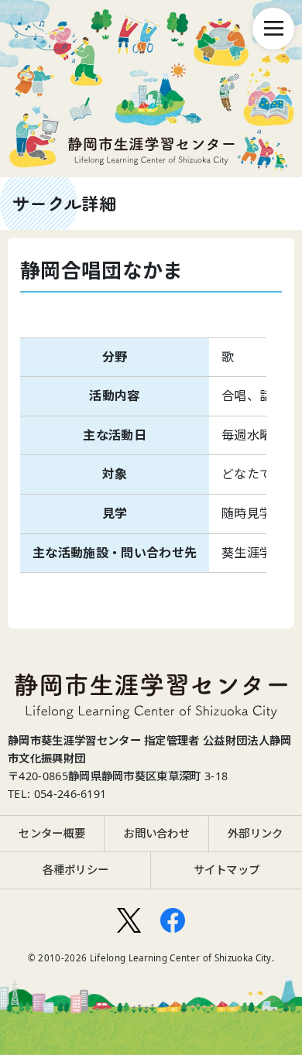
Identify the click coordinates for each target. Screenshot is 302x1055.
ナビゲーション (273, 29)
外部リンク (255, 833)
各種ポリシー (76, 869)
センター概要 (52, 833)
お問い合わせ (156, 833)
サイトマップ (227, 869)
